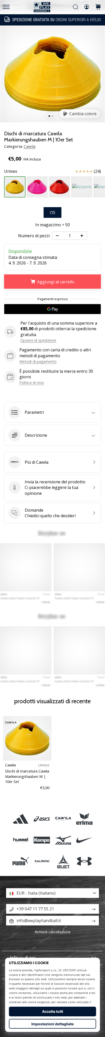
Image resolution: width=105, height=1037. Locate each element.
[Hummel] (20, 840)
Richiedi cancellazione (53, 931)
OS (52, 212)
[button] (52, 412)
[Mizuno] (63, 840)
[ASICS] (41, 818)
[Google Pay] (52, 309)
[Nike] (84, 840)
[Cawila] (63, 818)
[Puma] (20, 861)
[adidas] (20, 818)
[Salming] (41, 861)
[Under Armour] (84, 861)
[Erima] (84, 818)
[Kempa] (41, 840)
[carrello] (98, 7)
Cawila (29, 146)
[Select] (63, 861)
